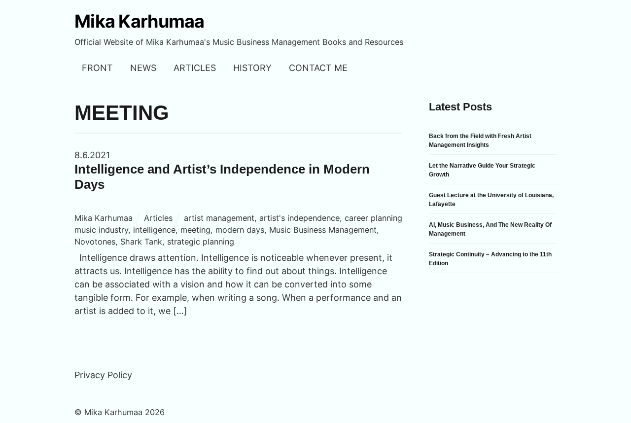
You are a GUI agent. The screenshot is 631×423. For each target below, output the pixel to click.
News (143, 68)
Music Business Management (323, 230)
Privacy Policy (103, 375)
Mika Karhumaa (103, 218)
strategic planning (200, 242)
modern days (239, 230)
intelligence (154, 230)
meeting (195, 230)
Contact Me (318, 68)
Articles (195, 68)
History (252, 68)
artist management (219, 218)
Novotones (94, 242)
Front (97, 68)
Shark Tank (141, 242)
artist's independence (299, 218)
